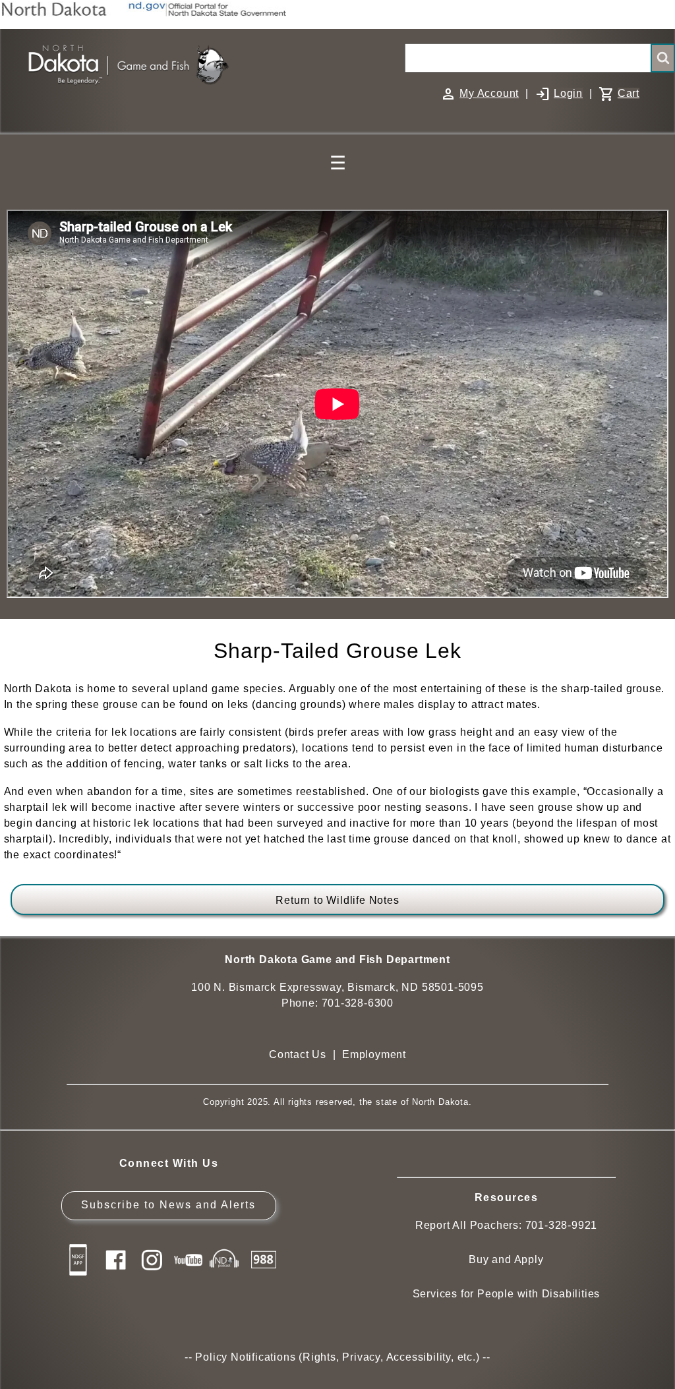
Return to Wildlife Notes (337, 900)
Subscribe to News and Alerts (168, 1204)
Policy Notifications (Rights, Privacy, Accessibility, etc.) (337, 1357)
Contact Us (297, 1054)
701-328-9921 (561, 1225)
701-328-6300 (358, 1003)
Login (568, 93)
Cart (628, 93)
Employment (374, 1054)
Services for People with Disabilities (507, 1293)
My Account (489, 93)
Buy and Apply (506, 1259)
